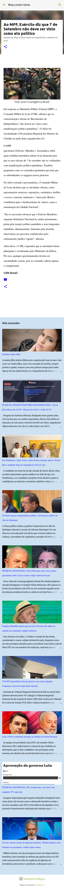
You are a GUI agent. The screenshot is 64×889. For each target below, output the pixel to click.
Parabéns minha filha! (11, 354)
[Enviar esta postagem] (5, 280)
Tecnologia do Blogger (34, 878)
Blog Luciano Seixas (19, 4)
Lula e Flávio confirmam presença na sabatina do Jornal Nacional (29, 736)
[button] (5, 47)
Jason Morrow (39, 885)
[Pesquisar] (60, 4)
